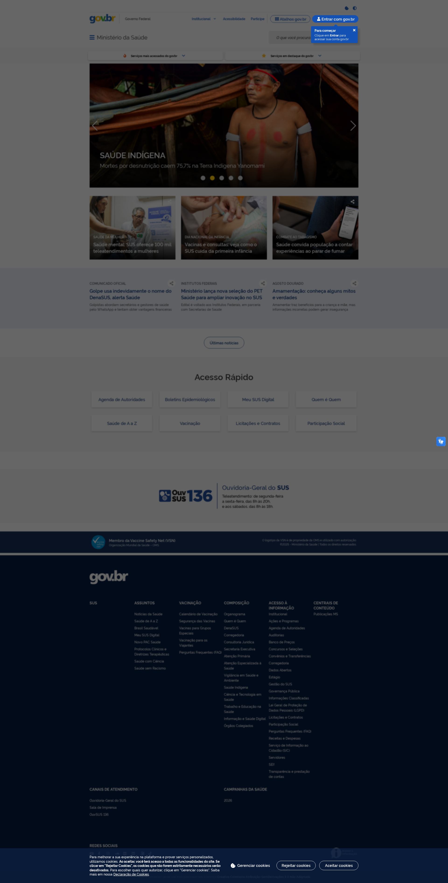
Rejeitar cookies (296, 865)
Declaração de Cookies (131, 874)
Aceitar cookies (339, 865)
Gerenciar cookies (253, 865)
